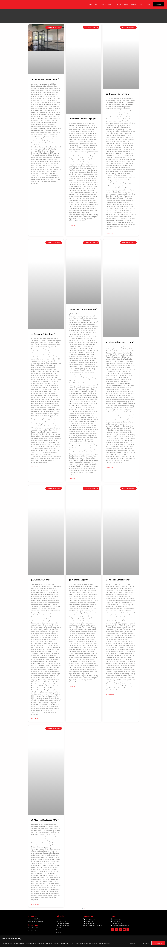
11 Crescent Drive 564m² (118, 94)
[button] (158, 4)
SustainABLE (134, 4)
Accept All (158, 943)
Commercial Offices (106, 4)
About (96, 4)
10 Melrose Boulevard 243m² (45, 79)
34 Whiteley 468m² (40, 580)
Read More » (35, 188)
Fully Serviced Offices (121, 4)
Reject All (146, 943)
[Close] (165, 937)
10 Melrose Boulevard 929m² (82, 119)
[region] (83, 941)
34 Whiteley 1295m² (78, 580)
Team (148, 4)
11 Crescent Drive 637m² (43, 334)
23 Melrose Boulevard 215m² (120, 342)
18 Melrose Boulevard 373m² (45, 820)
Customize (133, 943)
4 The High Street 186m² (118, 580)
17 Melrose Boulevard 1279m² (83, 309)
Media (142, 4)
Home (90, 4)
